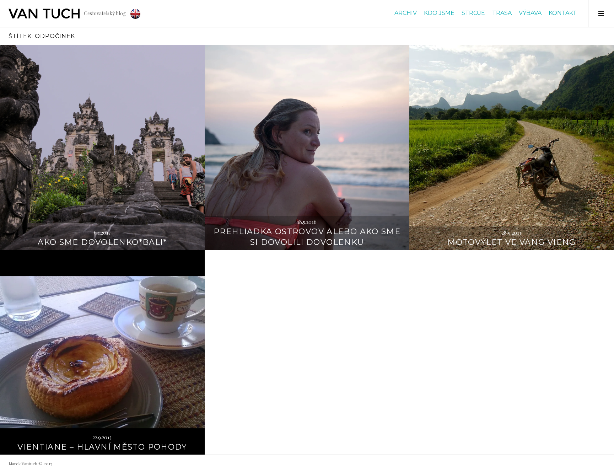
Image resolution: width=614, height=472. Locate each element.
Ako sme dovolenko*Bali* (102, 242)
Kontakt (563, 13)
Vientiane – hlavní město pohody (102, 447)
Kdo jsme (439, 13)
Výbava (530, 13)
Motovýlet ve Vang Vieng (511, 242)
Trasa (502, 13)
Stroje (473, 13)
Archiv (405, 13)
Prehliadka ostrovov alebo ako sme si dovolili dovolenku (307, 237)
